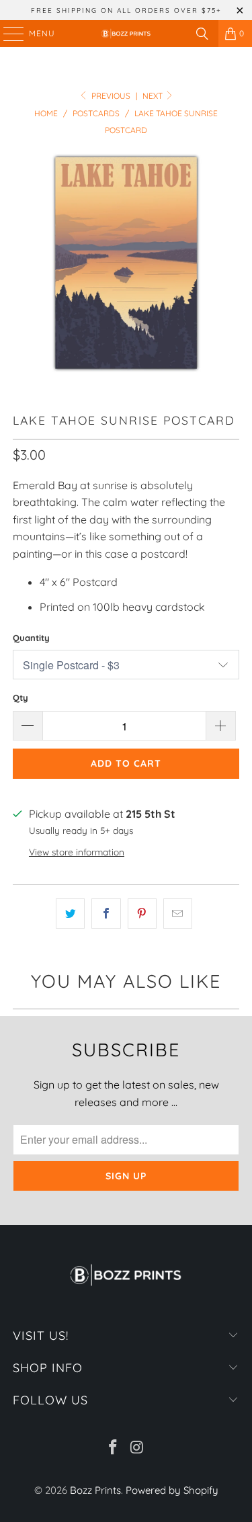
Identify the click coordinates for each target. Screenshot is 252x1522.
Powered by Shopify (172, 1490)
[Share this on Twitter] (70, 913)
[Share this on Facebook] (105, 913)
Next (153, 96)
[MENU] (7, 33)
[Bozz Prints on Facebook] (113, 1448)
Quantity (31, 637)
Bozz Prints (95, 1490)
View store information (76, 851)
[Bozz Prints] (126, 33)
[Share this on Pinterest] (142, 913)
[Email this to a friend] (177, 913)
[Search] (202, 33)
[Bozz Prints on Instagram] (138, 1448)
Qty (20, 697)
